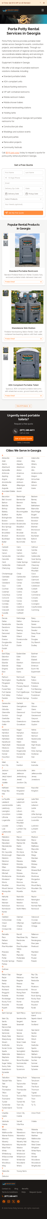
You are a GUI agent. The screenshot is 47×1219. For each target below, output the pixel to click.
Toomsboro (36, 1096)
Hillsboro (5, 748)
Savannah (20, 1024)
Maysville (35, 849)
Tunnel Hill (21, 1102)
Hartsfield (5, 739)
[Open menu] (42, 10)
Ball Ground (6, 500)
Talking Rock (22, 1078)
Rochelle (20, 996)
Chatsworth (21, 565)
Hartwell (20, 739)
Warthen (34, 1136)
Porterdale (21, 958)
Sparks (34, 1048)
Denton (19, 633)
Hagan (19, 730)
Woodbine (35, 1160)
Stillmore (20, 1057)
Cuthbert (20, 613)
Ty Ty (33, 1105)
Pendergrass (36, 940)
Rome (19, 1002)
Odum (4, 923)
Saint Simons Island (36, 1014)
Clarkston (35, 577)
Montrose (35, 876)
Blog (16, 1188)
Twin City (20, 1105)
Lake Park (35, 799)
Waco (4, 1130)
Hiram (33, 748)
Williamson (21, 1157)
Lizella (19, 817)
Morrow (20, 882)
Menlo (19, 858)
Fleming (20, 683)
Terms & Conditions (10, 1192)
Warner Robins (7, 1136)
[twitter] (13, 1201)
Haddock (5, 730)
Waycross (35, 1142)
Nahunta (5, 897)
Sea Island (35, 1030)
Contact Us (6, 1188)
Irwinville (34, 765)
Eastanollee (21, 654)
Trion (33, 1099)
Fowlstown (35, 695)
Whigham (35, 1148)
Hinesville (20, 748)
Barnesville (21, 500)
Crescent (5, 610)
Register (20, 981)
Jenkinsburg (21, 776)
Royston (34, 1005)
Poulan (34, 958)
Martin (19, 846)
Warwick (5, 1139)
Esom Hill (35, 669)
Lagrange (20, 799)
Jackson (5, 770)
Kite (3, 794)
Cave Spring (36, 559)
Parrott (19, 934)
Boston (4, 521)
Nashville (20, 897)
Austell (19, 488)
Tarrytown (35, 1081)
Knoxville (20, 794)
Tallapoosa (35, 1078)
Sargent (20, 1021)
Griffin (4, 724)
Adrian (19, 461)
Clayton (20, 580)
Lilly (33, 811)
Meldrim (5, 858)
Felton (33, 680)
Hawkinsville (36, 739)
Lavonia (34, 802)
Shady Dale (6, 1036)
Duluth (4, 648)
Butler (4, 542)
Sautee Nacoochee (6, 1026)
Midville (20, 864)
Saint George (7, 1013)
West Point (6, 1148)
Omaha (19, 926)
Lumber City (21, 829)
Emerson (34, 666)
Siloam (4, 1042)
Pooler (34, 955)
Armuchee (35, 479)
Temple (34, 1084)
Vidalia (34, 1121)
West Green (36, 1145)
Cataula (19, 559)
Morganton (35, 879)
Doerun (5, 639)
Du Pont (5, 645)
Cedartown (35, 562)
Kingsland (20, 791)
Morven (34, 882)
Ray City (34, 974)
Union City (21, 1113)
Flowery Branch (23, 686)
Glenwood (21, 712)
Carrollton (20, 556)
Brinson (5, 530)
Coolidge (5, 601)
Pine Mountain (7, 946)
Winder (34, 1157)
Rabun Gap (6, 974)
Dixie (33, 636)
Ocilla (19, 920)
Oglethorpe (35, 923)
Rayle (4, 978)
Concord (5, 598)
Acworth (20, 458)
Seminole (5, 1033)
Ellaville (5, 663)
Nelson (4, 900)
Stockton (5, 1060)
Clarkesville (21, 577)
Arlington (20, 479)
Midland (5, 864)
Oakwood (35, 917)
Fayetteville (21, 680)
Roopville (35, 1002)
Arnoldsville (6, 482)
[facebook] (4, 1201)
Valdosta (5, 1121)
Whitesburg (6, 1154)
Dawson (20, 627)
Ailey (33, 461)
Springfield (21, 1051)
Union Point (35, 1113)
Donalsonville (22, 639)
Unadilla (5, 1113)
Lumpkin (34, 829)
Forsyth (20, 689)
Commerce (35, 595)
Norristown (6, 909)
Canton (19, 553)
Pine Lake (35, 943)
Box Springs (6, 527)
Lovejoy (20, 826)
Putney (4, 964)
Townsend (6, 1099)
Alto (32, 470)
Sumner (34, 1063)
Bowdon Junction (9, 524)
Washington (21, 1139)
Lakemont (20, 802)
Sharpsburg (6, 1039)
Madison (34, 837)
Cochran (5, 589)
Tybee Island (7, 1108)
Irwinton (20, 765)
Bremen (34, 527)
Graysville (6, 721)
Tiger (19, 1093)
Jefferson (20, 773)
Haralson (34, 733)
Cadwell (5, 547)
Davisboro (6, 627)
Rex (32, 984)
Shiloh (33, 1039)
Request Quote (36, 1192)
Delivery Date (13, 194)
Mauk (4, 849)
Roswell (20, 1005)
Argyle (4, 479)
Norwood (35, 909)
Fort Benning (36, 689)
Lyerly (19, 832)
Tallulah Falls (7, 1081)
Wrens (19, 1166)
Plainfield (34, 952)
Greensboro (21, 721)
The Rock (35, 1087)
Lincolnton (6, 814)
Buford (34, 539)
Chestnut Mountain (34, 569)
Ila (17, 762)
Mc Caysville (7, 852)
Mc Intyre (20, 852)
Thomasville (21, 1090)
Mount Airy (21, 885)
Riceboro (35, 987)
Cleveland (6, 583)
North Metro (21, 909)
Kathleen (5, 788)
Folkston (34, 686)
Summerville (21, 1063)
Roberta (5, 996)
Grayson (34, 718)
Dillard (19, 636)
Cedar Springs (22, 562)
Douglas (34, 639)
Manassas (5, 840)
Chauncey (35, 565)
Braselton (20, 527)
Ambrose (5, 473)
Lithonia (5, 817)
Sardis (4, 1021)
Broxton (5, 536)
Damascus (35, 621)
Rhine (19, 987)
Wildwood (21, 1154)
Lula (3, 829)
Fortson (20, 695)
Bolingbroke (7, 518)
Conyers (34, 598)
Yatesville (5, 1171)
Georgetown (22, 706)
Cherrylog (6, 568)
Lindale (19, 814)
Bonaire (20, 518)
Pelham (5, 940)
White (4, 1151)
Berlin (19, 506)
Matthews (35, 846)
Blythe (19, 515)
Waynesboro (7, 1145)
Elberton (5, 660)
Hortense (34, 754)
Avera (33, 488)
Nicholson (6, 906)
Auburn (34, 485)
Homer (4, 754)
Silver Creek (21, 1042)
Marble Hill (21, 843)
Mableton (5, 837)
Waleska (34, 1130)
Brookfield (6, 533)
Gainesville (6, 703)
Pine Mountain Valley (22, 947)
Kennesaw (21, 788)
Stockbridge (36, 1057)
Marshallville (7, 846)
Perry (19, 943)
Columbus (6, 595)
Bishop (4, 509)
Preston (20, 961)
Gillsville (5, 709)
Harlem (19, 736)
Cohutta (20, 589)
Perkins (4, 943)
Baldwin (34, 497)
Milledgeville (22, 867)
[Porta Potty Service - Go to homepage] (10, 10)
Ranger (19, 974)
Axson (19, 491)
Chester (20, 568)
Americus (20, 473)
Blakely (5, 512)
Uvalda (19, 1116)
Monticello (21, 876)
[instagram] (9, 1201)
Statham (34, 1054)
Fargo (33, 677)
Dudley (34, 645)
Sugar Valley (7, 1063)
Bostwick (20, 521)
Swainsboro (6, 1069)
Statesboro (21, 1054)
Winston (5, 1160)
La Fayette (6, 799)
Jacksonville (21, 770)
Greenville (35, 721)
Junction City (22, 783)
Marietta (34, 843)
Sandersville (21, 1018)
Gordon (5, 715)
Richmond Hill (22, 990)
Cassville (5, 559)
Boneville (35, 518)
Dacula (4, 618)
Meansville (21, 855)
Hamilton (5, 733)
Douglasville (7, 642)
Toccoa (5, 1096)
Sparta (4, 1051)
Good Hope (36, 712)
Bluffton (5, 515)
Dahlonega (21, 618)
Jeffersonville (36, 773)
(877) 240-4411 (12, 153)
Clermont (35, 580)
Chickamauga (7, 574)
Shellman (20, 1039)
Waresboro (21, 1133)
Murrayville (6, 891)
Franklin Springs (23, 698)
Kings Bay (6, 791)
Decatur (34, 630)
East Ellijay (6, 654)
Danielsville (6, 624)
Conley (19, 598)
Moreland (5, 879)
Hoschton (6, 757)
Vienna (4, 1124)
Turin (33, 1102)
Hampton (20, 733)
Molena (19, 873)
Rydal (33, 1008)
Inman (33, 762)
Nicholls (34, 903)
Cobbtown (35, 586)
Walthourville (7, 1133)
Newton (20, 903)
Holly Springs (36, 751)
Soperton (20, 1048)
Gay (32, 703)
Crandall (5, 607)
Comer (19, 595)
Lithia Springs (36, 814)
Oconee (34, 920)
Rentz (4, 984)
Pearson (34, 937)
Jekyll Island (7, 776)
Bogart (34, 515)
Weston (20, 1148)
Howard (20, 757)
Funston (34, 698)
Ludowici (34, 826)
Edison (34, 657)
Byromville (21, 542)
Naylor (34, 897)
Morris (4, 882)
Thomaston (6, 1090)
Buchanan (35, 536)
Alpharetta (6, 470)
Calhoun (34, 547)
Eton (3, 672)
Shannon (20, 1036)
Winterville (21, 1160)
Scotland (34, 1024)
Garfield (20, 703)
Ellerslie (5, 666)
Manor (33, 840)
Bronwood (35, 530)
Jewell (19, 780)
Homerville (21, 754)
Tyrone (19, 1108)
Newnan (5, 903)
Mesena (20, 861)
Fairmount (20, 677)
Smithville (5, 1045)
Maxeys (20, 849)
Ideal (4, 762)
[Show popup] (41, 188)
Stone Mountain (23, 1060)
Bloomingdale (22, 512)
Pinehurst (34, 946)
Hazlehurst (6, 742)
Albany (34, 464)
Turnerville (6, 1105)
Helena (34, 742)
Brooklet (20, 533)
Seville (33, 1033)
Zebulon (5, 1176)
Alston (19, 470)
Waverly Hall (22, 1142)
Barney (34, 500)
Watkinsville (35, 1139)
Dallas (4, 621)
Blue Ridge (35, 512)
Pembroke (21, 940)
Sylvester (5, 1072)
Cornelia (5, 604)
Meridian (34, 858)
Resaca (19, 984)
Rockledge (6, 999)
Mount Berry (36, 885)
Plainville (20, 955)
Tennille (20, 1087)
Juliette (4, 783)
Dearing (20, 630)
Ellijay (19, 666)
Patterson (35, 934)
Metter (33, 861)
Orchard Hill (6, 929)
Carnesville (6, 556)
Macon (19, 837)
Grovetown (21, 724)
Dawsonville (36, 627)
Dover (19, 642)
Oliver (4, 926)
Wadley (20, 1130)
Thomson (35, 1090)
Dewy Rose (35, 633)
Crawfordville (36, 607)
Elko (18, 660)
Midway (34, 864)
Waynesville (21, 1145)
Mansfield (5, 843)
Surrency (20, 1066)
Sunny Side (6, 1066)
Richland (5, 990)
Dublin (19, 645)
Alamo (4, 464)
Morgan (20, 879)
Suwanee (34, 1066)
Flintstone (35, 683)
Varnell (19, 1121)
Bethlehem (35, 506)
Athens (34, 482)
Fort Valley (6, 695)
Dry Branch (35, 642)
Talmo (19, 1081)
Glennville (6, 712)
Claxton (5, 580)
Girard (19, 709)
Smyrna (20, 1045)
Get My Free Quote (16, 213)
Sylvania (34, 1069)
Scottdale (5, 1030)
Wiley (33, 1154)
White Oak (21, 1151)
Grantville (5, 718)
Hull (32, 757)
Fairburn (5, 677)
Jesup (4, 780)
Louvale (5, 826)
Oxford (19, 929)
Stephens (5, 1057)
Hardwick (5, 736)
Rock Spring (36, 996)
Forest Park (6, 689)
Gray (18, 718)
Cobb (19, 586)
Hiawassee (21, 745)
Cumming (35, 610)
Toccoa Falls (21, 1096)
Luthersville (6, 832)
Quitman (5, 969)
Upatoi (4, 1116)
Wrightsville (35, 1166)
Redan (4, 981)
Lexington (6, 811)
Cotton (19, 604)
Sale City (5, 1018)
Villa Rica (20, 1124)
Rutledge (20, 1008)
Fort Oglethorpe (23, 692)
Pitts (18, 952)
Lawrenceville (7, 805)
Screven (20, 1030)
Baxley (34, 503)
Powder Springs (8, 961)
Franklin (5, 698)
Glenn (33, 709)
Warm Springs (36, 1133)
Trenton (20, 1099)
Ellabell (34, 660)
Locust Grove (36, 817)
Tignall (34, 1093)
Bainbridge (21, 497)
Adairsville (35, 458)
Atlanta (4, 485)
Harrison (34, 736)
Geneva (5, 706)
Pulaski (34, 961)
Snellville (34, 1045)
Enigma (5, 669)
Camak (19, 550)
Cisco (33, 574)
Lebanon (34, 805)
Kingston (34, 791)
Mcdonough (7, 855)
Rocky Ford (6, 1002)
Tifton (4, 1093)
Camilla (34, 550)
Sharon (34, 1036)
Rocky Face (35, 999)
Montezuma (6, 876)
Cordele (34, 601)
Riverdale (35, 993)
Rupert (4, 1008)
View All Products (22, 406)
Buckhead (6, 539)
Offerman (20, 923)
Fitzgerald (6, 683)
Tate (3, 1084)
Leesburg (5, 808)
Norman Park (36, 906)
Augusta (5, 488)
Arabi (19, 476)
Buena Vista (21, 539)
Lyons (33, 832)
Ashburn (20, 482)
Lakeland (5, 802)
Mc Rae (34, 852)
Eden (19, 657)
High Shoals (36, 745)
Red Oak (34, 978)
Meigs (33, 855)
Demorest (6, 633)
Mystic (33, 891)
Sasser (33, 1021)
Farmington (6, 680)
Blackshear (21, 509)
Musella (20, 891)
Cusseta (5, 613)
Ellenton (20, 663)
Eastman (34, 654)
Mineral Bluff (36, 870)
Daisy (33, 618)
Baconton (5, 497)
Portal (4, 958)
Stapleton (35, 1051)
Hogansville (21, 751)
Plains (4, 955)
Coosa (19, 601)
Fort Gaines (6, 692)
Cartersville (35, 556)
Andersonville (36, 473)
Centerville (6, 565)
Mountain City (36, 888)
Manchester (21, 840)
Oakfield (5, 917)
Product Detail (10, 282)
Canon (4, 553)
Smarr (33, 1042)
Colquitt (34, 592)
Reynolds (5, 987)
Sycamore (21, 1069)
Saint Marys (21, 1013)
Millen (33, 867)
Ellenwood (35, 663)
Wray (4, 1166)
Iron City (5, 765)
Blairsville (35, 509)
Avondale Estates (8, 491)
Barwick (20, 503)
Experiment (35, 672)
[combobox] (33, 188)
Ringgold (5, 993)
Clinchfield (35, 583)
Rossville (5, 1005)
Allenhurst (6, 467)
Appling (5, 476)
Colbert (34, 589)
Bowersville (21, 524)
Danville (20, 624)
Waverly (5, 1142)
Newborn (20, 900)
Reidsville (35, 981)
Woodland (21, 1163)
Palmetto (5, 934)
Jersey (34, 776)
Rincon (34, 990)
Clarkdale (5, 577)
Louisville (35, 820)
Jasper (4, 773)
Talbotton (5, 1078)
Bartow (4, 503)
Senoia (19, 1033)
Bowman (34, 524)
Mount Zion (21, 888)
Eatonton (5, 657)
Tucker (4, 1102)
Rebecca (20, 978)
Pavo (4, 937)
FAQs (24, 1192)
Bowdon (34, 521)
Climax (19, 583)
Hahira (33, 730)
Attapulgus (21, 485)
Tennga (5, 1087)
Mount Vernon (7, 888)
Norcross (20, 906)
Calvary (5, 550)
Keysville (34, 788)
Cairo (19, 547)
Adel (4, 461)
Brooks (34, 533)
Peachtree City (22, 937)
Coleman (5, 592)
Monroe (34, 873)
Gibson (34, 706)
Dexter (4, 636)
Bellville (5, 506)
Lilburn (19, 811)
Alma (33, 467)
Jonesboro (35, 780)
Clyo (4, 586)
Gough (19, 715)
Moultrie (5, 885)
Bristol (19, 530)
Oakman (20, 917)
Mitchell (5, 873)
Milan (4, 867)
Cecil (4, 562)
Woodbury (6, 1163)
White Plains (36, 1151)
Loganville (6, 820)
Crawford (20, 607)
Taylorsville (21, 1084)
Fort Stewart (36, 692)
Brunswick (21, 536)
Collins (19, 592)
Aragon (34, 476)
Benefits (25, 1188)
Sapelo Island (36, 1018)
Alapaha (20, 464)
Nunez (4, 912)
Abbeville (5, 458)
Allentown (20, 467)
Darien (33, 624)
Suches (34, 1060)
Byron (33, 542)
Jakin (33, 770)
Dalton (19, 621)
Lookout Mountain (20, 821)
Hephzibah (6, 745)
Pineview (5, 952)
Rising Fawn (21, 993)
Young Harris (22, 1171)
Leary (19, 805)
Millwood (5, 870)
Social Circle (7, 1048)
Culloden (20, 610)
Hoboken (5, 751)
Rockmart (20, 999)
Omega (34, 926)
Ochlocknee (6, 920)
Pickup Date (33, 194)
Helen (19, 742)
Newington (35, 900)
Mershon (5, 861)
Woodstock (35, 1163)
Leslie (33, 808)
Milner (19, 870)
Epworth (20, 669)
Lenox (19, 808)
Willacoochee (7, 1157)
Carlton (34, 553)
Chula (19, 574)
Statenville (6, 1054)
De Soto (5, 630)
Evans (19, 672)
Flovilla (4, 686)
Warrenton (21, 1136)
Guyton (34, 724)
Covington (35, 604)
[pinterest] (18, 1201)
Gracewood (36, 715)
